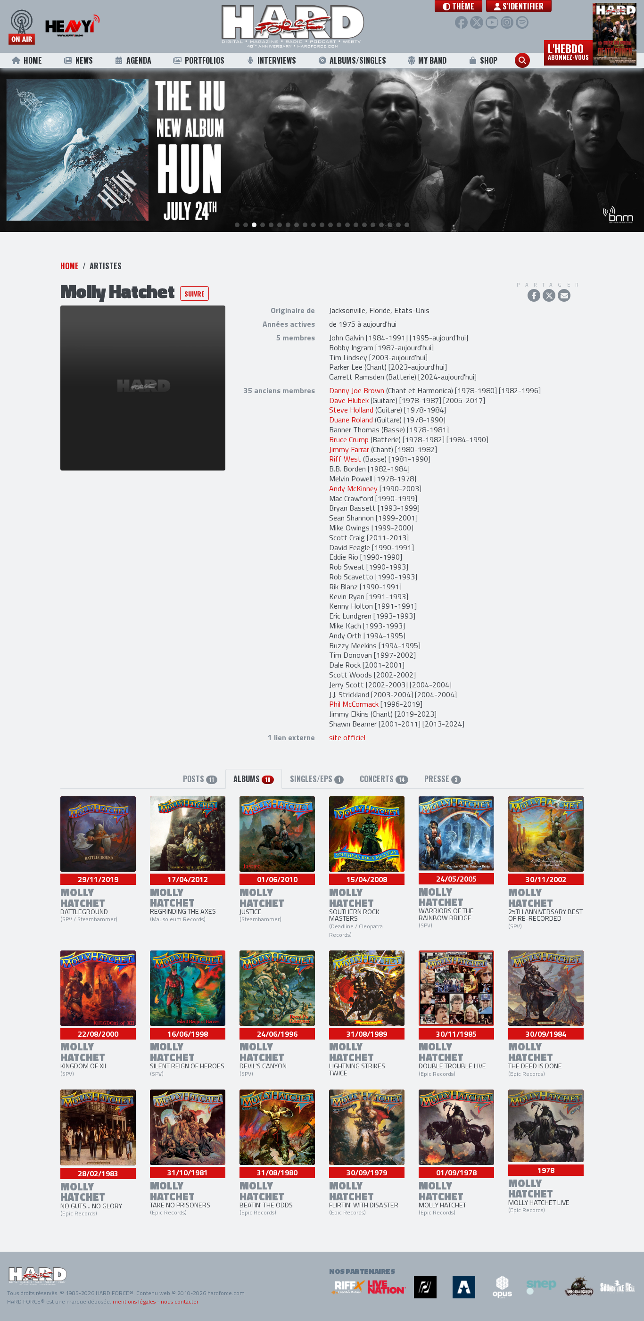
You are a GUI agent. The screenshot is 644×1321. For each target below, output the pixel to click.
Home (33, 60)
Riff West (345, 458)
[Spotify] (522, 22)
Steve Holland (351, 409)
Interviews (276, 60)
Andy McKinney (353, 488)
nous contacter (179, 1301)
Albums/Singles (358, 60)
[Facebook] (461, 22)
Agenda (138, 60)
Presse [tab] (441, 778)
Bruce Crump (349, 439)
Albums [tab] (252, 778)
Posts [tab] (198, 778)
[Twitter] (476, 22)
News (84, 60)
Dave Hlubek (349, 400)
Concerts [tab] (382, 778)
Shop (488, 60)
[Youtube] (492, 22)
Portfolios (204, 60)
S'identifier (522, 6)
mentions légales (134, 1301)
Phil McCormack (354, 704)
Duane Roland (351, 419)
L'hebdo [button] (568, 51)
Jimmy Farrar (349, 449)
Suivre (194, 293)
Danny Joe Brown (356, 390)
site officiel (347, 737)
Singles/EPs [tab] (315, 778)
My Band (432, 60)
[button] (458, 6)
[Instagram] (507, 22)
